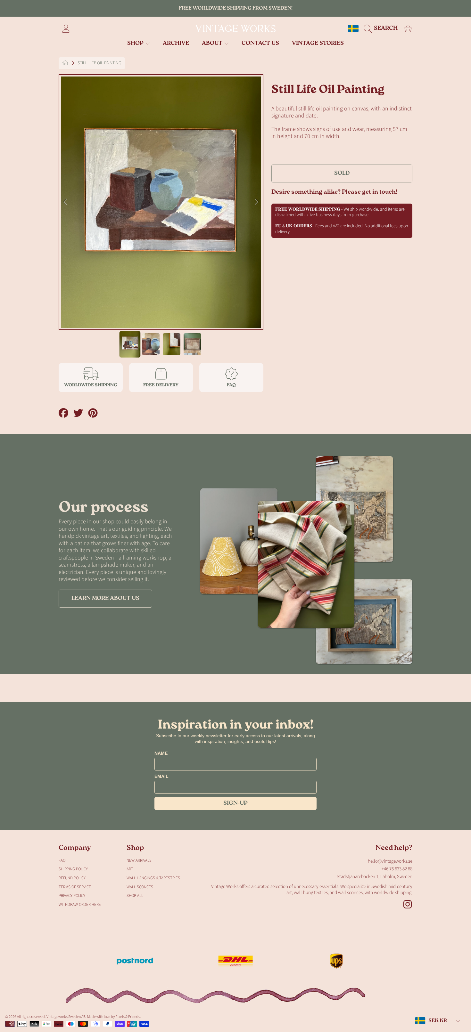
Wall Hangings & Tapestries (153, 878)
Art (130, 869)
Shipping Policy (73, 869)
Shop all (135, 896)
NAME (161, 753)
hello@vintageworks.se (390, 861)
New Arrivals (139, 860)
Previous (65, 202)
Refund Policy (72, 878)
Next (256, 202)
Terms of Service (75, 887)
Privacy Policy (72, 896)
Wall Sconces (140, 887)
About (213, 43)
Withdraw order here (80, 904)
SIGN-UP (235, 803)
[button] (382, 28)
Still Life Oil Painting (99, 63)
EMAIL (161, 776)
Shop (136, 43)
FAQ (62, 860)
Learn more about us (105, 598)
